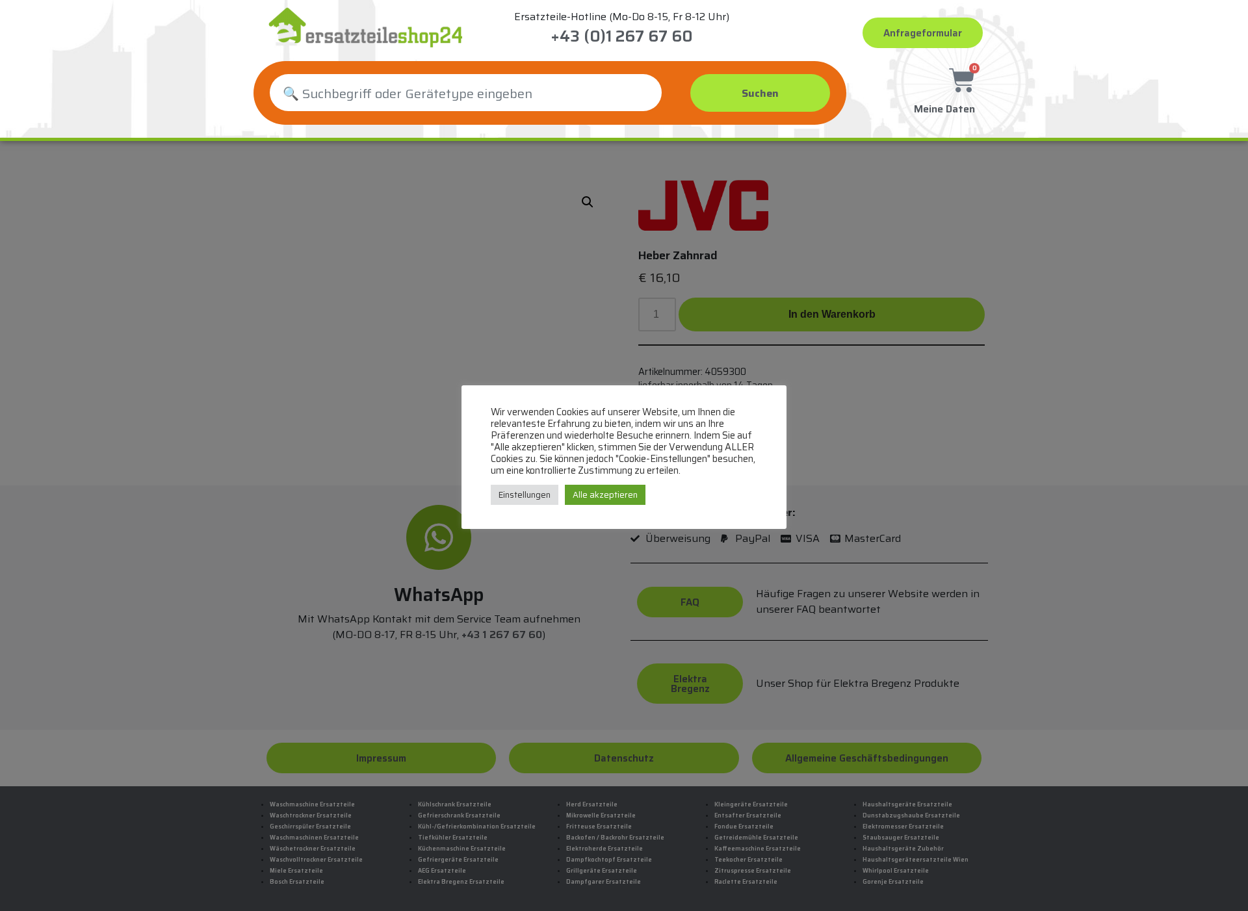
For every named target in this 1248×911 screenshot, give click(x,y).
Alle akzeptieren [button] (605, 495)
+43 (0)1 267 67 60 (622, 36)
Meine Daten (944, 109)
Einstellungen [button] (525, 495)
